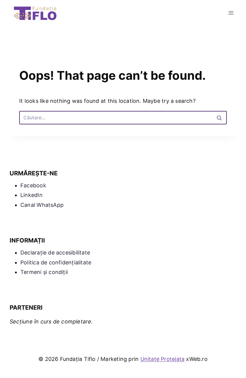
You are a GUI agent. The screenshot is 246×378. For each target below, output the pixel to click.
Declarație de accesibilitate (55, 252)
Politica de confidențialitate (55, 262)
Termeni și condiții (44, 272)
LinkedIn (31, 195)
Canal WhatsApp (42, 205)
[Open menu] (230, 12)
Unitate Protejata (162, 359)
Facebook (33, 185)
